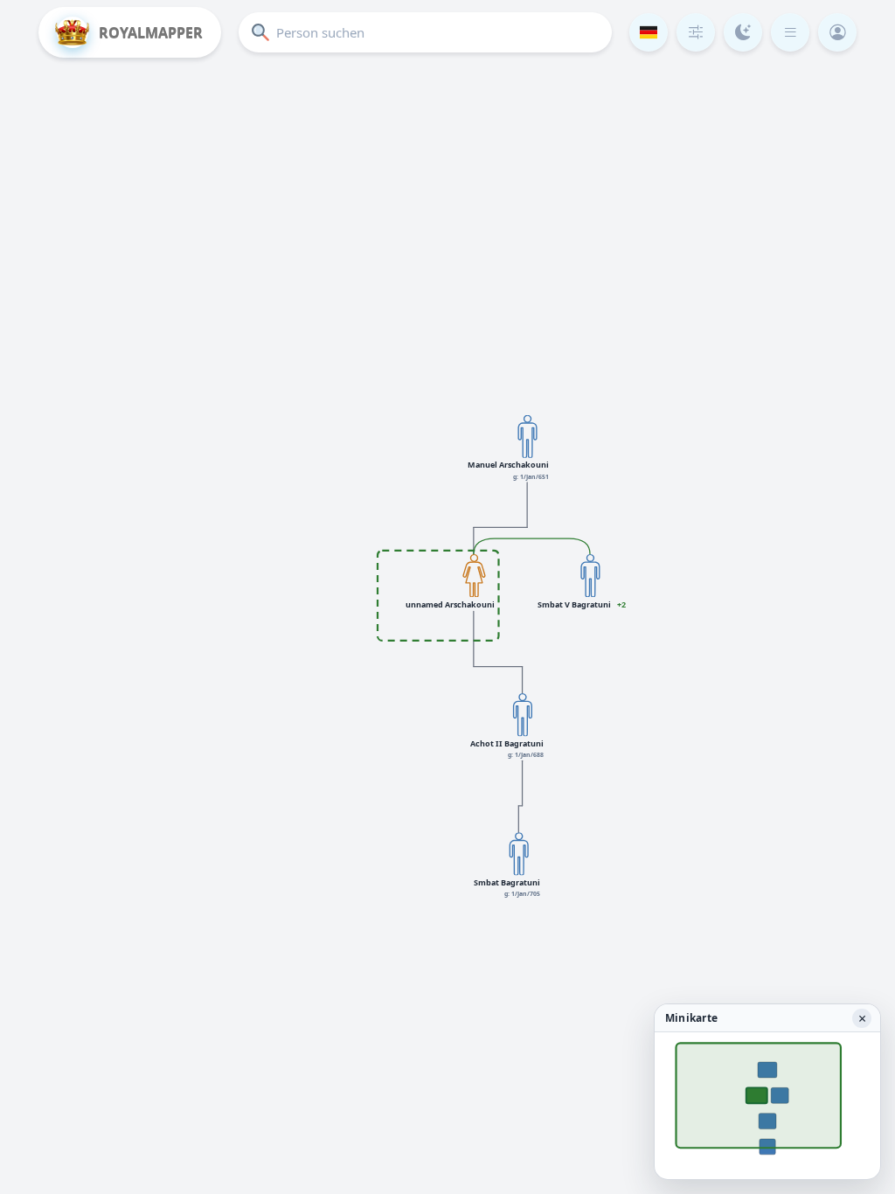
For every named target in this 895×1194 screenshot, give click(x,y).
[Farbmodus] (743, 32)
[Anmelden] (837, 32)
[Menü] (790, 32)
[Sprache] (648, 32)
